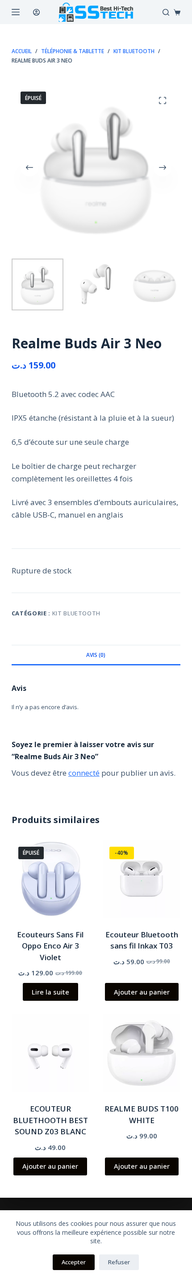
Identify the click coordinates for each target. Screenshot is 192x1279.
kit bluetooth (76, 613)
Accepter (74, 1262)
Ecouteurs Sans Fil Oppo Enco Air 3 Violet (50, 945)
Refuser (119, 1262)
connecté (84, 773)
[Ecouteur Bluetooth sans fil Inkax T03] (141, 879)
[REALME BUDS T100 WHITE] (141, 1053)
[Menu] (16, 12)
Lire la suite (50, 991)
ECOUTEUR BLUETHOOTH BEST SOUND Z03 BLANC (50, 1120)
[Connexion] (36, 12)
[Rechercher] (166, 12)
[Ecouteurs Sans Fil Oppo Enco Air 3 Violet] (50, 879)
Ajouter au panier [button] (142, 991)
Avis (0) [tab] (95, 655)
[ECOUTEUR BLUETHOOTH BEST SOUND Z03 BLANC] (50, 1053)
